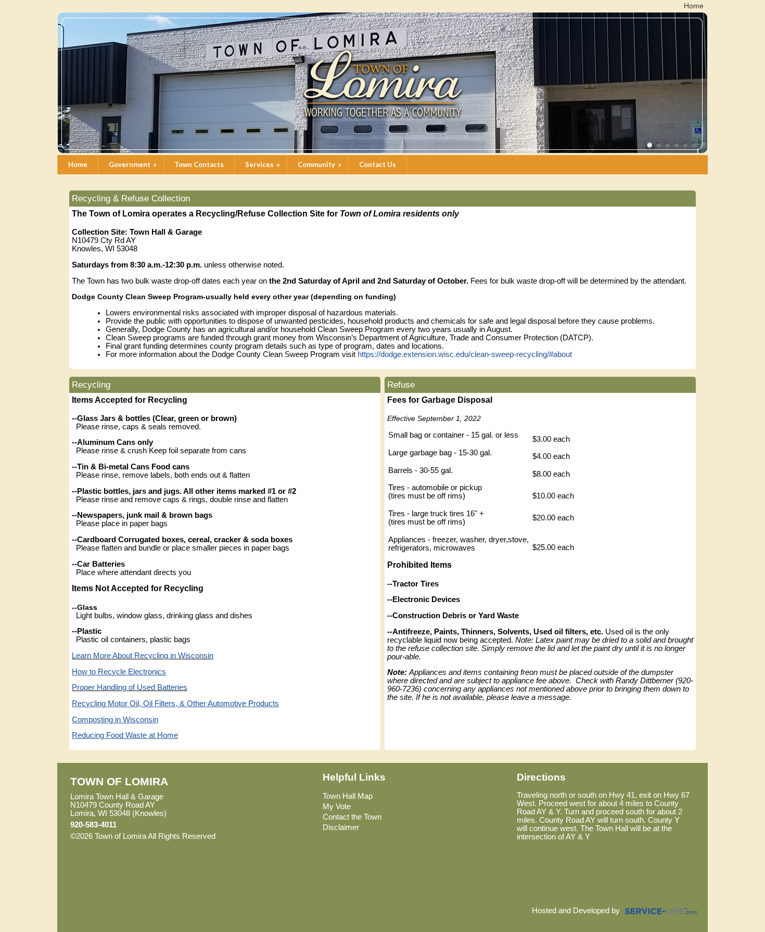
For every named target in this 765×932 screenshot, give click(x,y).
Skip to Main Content (260, 836)
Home (77, 164)
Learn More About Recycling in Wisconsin (142, 656)
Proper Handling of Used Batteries (129, 687)
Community (320, 164)
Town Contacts (199, 164)
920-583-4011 (93, 825)
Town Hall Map (348, 796)
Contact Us (377, 164)
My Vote (337, 806)
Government (133, 164)
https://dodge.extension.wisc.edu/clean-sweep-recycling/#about (465, 354)
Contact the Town (352, 817)
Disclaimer (341, 827)
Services (263, 164)
